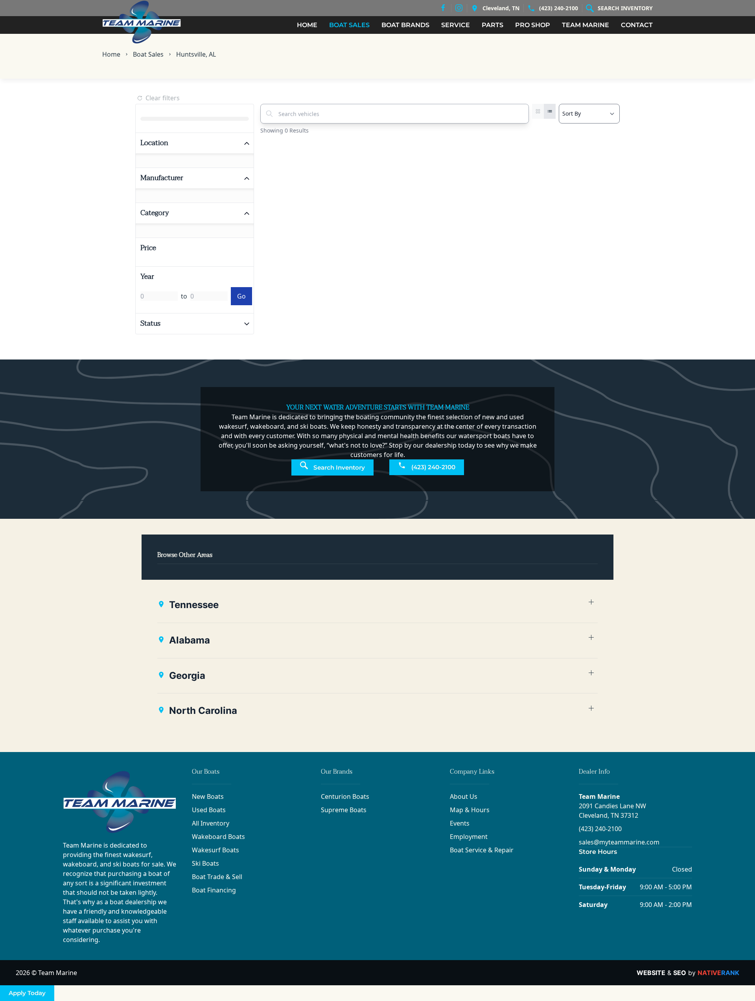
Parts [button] (492, 25)
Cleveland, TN (500, 8)
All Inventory (210, 823)
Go (241, 296)
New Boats (208, 796)
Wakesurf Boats (215, 850)
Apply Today (27, 993)
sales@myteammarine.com (619, 842)
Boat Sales (148, 54)
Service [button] (455, 25)
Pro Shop (532, 25)
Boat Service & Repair (482, 850)
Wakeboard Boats (218, 836)
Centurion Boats (345, 796)
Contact (637, 25)
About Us (463, 796)
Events (460, 823)
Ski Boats (205, 863)
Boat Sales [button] (349, 25)
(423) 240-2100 (558, 8)
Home (307, 25)
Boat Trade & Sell (217, 876)
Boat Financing (214, 890)
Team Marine (599, 796)
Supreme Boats (343, 810)
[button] (377, 605)
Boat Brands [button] (405, 25)
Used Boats (209, 810)
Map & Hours (470, 810)
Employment (469, 836)
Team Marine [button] (585, 25)
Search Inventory (625, 8)
